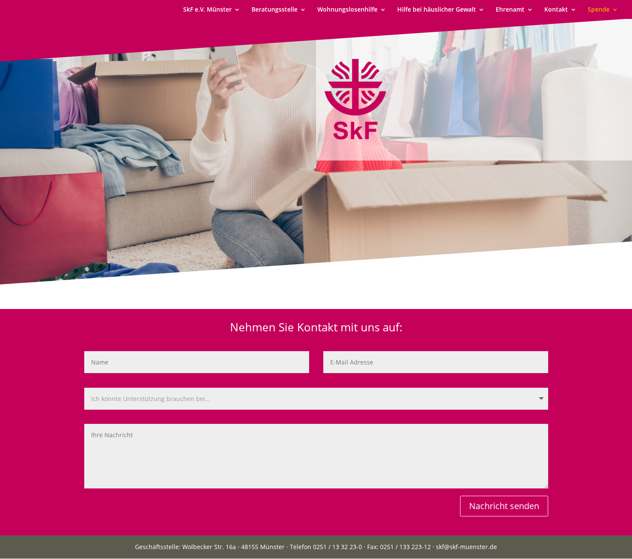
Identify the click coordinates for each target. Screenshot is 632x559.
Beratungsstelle (275, 9)
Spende (599, 9)
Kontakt (556, 9)
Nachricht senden (504, 506)
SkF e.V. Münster (207, 9)
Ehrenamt (510, 9)
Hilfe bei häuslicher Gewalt (436, 9)
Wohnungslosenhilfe (347, 9)
